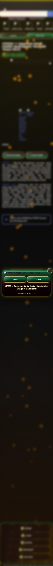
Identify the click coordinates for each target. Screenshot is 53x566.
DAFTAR (15, 279)
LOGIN (38, 279)
